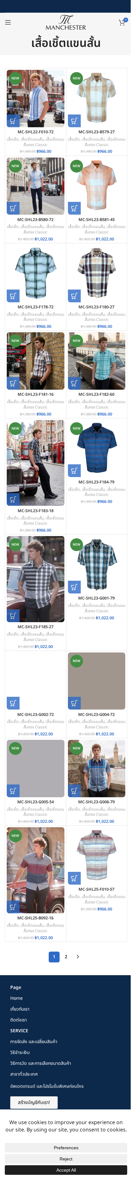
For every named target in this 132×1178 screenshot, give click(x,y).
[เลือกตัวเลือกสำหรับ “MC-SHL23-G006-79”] (74, 790)
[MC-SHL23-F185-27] (35, 579)
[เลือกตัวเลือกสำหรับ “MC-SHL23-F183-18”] (13, 499)
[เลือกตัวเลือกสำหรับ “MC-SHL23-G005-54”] (13, 790)
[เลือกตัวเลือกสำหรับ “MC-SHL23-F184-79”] (74, 470)
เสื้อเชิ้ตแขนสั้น (32, 139)
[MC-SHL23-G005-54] (35, 768)
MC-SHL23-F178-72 (36, 307)
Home (16, 998)
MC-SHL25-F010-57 (96, 890)
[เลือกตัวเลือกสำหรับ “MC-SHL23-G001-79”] (74, 587)
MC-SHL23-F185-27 (36, 627)
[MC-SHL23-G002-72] (35, 681)
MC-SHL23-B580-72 (35, 220)
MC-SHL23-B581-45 (96, 220)
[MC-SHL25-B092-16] (35, 870)
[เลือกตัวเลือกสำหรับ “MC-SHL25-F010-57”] (74, 878)
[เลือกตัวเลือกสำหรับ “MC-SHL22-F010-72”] (13, 120)
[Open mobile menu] (8, 22)
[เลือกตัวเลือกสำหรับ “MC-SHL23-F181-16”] (13, 383)
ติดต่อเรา (18, 1020)
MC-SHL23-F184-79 (96, 482)
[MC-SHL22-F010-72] (35, 98)
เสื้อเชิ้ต (13, 139)
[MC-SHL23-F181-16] (35, 361)
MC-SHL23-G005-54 (35, 802)
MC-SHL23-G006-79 (96, 802)
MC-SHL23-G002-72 (35, 715)
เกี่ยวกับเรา (19, 1009)
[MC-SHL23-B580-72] (35, 186)
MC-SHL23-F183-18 (36, 511)
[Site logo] (66, 22)
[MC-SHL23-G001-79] (97, 564)
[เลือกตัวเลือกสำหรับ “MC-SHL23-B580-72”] (13, 208)
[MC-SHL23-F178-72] (35, 273)
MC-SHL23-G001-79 (96, 598)
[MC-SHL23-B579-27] (97, 98)
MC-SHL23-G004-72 (96, 715)
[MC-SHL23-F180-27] (97, 273)
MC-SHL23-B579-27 (96, 132)
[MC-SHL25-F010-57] (97, 856)
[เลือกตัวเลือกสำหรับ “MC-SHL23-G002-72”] (13, 703)
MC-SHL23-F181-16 (36, 395)
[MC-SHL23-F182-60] (97, 361)
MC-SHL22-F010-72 (36, 132)
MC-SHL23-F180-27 (96, 307)
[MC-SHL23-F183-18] (35, 463)
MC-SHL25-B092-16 (35, 918)
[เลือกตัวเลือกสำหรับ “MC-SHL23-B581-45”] (74, 208)
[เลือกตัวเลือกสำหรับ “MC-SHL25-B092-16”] (13, 907)
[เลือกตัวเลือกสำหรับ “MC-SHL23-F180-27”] (74, 296)
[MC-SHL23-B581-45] (97, 186)
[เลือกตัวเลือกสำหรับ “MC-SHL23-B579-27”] (74, 120)
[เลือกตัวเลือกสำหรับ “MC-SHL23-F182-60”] (74, 383)
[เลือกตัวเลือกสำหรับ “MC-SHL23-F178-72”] (13, 296)
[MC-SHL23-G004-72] (97, 681)
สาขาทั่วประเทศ (24, 1074)
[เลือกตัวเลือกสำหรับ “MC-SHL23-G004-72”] (74, 703)
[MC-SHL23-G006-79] (97, 768)
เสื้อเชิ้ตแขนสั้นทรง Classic (43, 142)
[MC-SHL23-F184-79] (97, 448)
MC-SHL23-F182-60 (96, 395)
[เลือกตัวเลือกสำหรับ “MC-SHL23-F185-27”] (13, 615)
